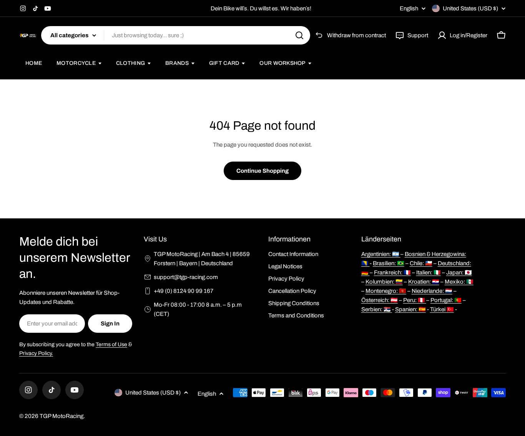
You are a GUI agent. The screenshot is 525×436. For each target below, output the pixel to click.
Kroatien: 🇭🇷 (423, 282)
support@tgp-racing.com (186, 277)
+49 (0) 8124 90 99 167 (183, 291)
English (409, 9)
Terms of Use (111, 344)
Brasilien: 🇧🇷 (388, 263)
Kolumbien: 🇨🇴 (384, 282)
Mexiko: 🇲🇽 (459, 282)
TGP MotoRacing (61, 416)
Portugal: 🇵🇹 (446, 300)
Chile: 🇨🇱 (421, 263)
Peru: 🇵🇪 (414, 300)
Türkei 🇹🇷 (442, 309)
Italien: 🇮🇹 (428, 272)
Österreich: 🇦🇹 (379, 300)
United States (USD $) (470, 8)
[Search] (299, 35)
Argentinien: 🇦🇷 (380, 254)
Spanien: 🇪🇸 (410, 309)
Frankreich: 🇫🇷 (392, 272)
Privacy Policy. (36, 353)
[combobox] (175, 35)
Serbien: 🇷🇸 (376, 309)
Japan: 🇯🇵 (459, 272)
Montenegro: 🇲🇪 (386, 291)
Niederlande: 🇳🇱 (432, 291)
